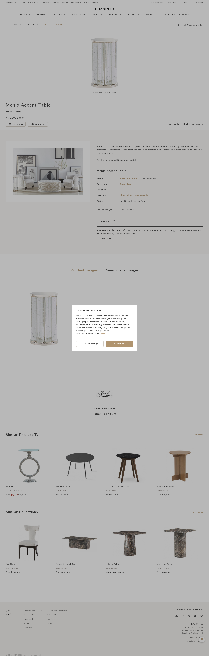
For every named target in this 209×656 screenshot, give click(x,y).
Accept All (119, 344)
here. (103, 334)
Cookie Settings (90, 344)
